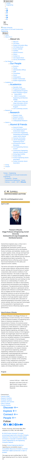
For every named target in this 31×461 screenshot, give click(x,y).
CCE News (16, 43)
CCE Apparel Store (18, 58)
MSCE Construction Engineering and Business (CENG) (20, 97)
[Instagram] (6, 8)
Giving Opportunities (19, 154)
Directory (16, 66)
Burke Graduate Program (20, 92)
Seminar (7, 182)
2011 (17, 182)
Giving (7, 164)
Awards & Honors (18, 52)
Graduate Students (6, 400)
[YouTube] (7, 10)
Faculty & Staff (5, 396)
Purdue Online (17, 156)
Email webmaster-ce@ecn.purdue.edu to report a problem (14, 450)
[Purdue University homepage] (6, 27)
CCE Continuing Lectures (20, 108)
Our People (8, 61)
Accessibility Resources (9, 449)
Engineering (9, 5)
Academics (8, 82)
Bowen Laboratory (18, 119)
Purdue (8, 3)
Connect (8, 414)
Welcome (15, 41)
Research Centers (18, 117)
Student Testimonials (19, 78)
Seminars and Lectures (7, 401)
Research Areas (17, 115)
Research (8, 110)
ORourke (23, 182)
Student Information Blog (20, 45)
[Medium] (7, 17)
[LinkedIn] (6, 15)
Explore (8, 410)
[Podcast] (6, 19)
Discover (8, 407)
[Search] (4, 22)
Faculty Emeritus (6, 405)
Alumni (15, 75)
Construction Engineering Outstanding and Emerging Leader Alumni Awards (20, 134)
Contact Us (16, 56)
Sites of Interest (5, 403)
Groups (15, 178)
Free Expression (13, 437)
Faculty (15, 68)
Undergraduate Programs (20, 90)
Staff (14, 71)
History (15, 54)
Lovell (13, 182)
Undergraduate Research (20, 120)
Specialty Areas (17, 87)
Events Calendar (17, 49)
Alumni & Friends (18, 124)
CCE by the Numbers (19, 59)
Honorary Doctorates (19, 138)
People (7, 417)
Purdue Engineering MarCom (15, 445)
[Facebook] (7, 12)
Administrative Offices (19, 70)
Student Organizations (19, 80)
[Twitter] (7, 14)
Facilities (15, 50)
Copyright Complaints (16, 438)
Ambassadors (17, 77)
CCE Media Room (18, 47)
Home (7, 35)
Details (23, 180)
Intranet (7, 166)
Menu (5, 33)
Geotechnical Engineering (12, 180)
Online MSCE (17, 94)
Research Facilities (6, 398)
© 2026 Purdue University (9, 433)
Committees (16, 73)
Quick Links (8, 1)
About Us (8, 37)
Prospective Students (19, 89)
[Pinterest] (16, 425)
